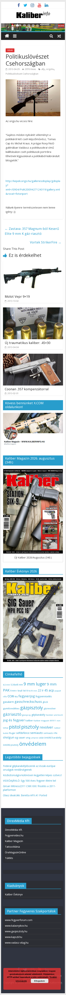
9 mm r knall (16, 690)
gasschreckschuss (28, 701)
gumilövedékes (11, 708)
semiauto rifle (50, 733)
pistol (15, 727)
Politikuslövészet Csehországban (22, 73)
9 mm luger (35, 684)
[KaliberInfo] (7, 36)
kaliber (29, 720)
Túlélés (9, 858)
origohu (50, 69)
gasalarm (8, 701)
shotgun (8, 737)
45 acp (49, 690)
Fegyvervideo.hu (14, 835)
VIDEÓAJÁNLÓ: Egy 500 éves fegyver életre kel (29, 780)
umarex (34, 737)
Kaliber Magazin (14, 841)
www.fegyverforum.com (18, 920)
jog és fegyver (14, 720)
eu (16, 696)
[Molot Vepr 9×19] (33, 263)
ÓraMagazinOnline (15, 852)
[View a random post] (59, 36)
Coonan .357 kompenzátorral (27, 389)
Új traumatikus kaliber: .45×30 (27, 343)
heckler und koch (54, 715)
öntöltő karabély (52, 737)
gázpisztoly (31, 708)
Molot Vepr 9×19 (17, 296)
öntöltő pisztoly (10, 744)
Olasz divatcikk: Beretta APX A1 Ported (25, 795)
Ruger (12, 733)
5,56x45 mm (17, 684)
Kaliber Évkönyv (14, 894)
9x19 (25, 690)
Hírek (10, 50)
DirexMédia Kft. (14, 829)
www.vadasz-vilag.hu (17, 942)
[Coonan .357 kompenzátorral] (33, 356)
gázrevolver (50, 708)
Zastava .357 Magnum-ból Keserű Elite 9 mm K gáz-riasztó (32, 231)
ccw (11, 695)
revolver (46, 727)
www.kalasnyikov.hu (16, 925)
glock (45, 701)
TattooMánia (12, 846)
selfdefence (23, 733)
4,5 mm (6, 684)
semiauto (36, 733)
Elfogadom (39, 980)
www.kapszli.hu (13, 937)
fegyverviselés (44, 696)
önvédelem (32, 743)
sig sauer (20, 737)
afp (43, 69)
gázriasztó (12, 714)
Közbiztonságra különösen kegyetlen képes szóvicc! (32, 775)
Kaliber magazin (41, 720)
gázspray (26, 715)
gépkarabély (38, 714)
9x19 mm (33, 690)
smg (28, 737)
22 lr (41, 690)
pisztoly (30, 726)
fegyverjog (26, 696)
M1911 (53, 720)
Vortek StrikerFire (45, 242)
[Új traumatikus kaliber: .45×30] (33, 309)
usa (41, 737)
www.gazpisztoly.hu (16, 931)
